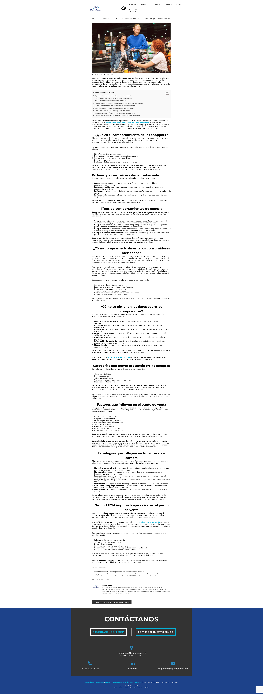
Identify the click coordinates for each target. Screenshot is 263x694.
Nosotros (133, 4)
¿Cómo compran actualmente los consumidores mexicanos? (119, 103)
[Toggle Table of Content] (166, 93)
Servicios (157, 4)
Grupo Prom (109, 74)
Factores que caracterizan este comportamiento (115, 98)
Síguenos (132, 668)
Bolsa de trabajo (133, 11)
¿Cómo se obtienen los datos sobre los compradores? (116, 106)
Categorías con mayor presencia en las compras (114, 108)
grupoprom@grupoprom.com (173, 668)
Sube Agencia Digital (132, 685)
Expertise (145, 4)
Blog (178, 4)
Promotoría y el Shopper (102, 579)
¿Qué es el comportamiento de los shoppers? (113, 96)
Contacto (168, 4)
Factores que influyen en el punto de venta (112, 111)
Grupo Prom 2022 (148, 682)
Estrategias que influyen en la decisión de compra (115, 113)
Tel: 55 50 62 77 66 (90, 668)
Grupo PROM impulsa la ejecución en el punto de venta (117, 116)
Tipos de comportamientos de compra (110, 101)
